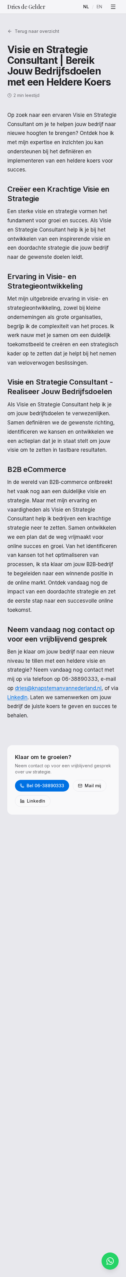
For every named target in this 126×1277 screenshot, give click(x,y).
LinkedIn (17, 697)
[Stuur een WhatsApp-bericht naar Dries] (110, 1261)
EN (99, 6)
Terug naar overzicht (37, 31)
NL (86, 6)
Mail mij (93, 785)
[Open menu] (113, 6)
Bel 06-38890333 (45, 785)
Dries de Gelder (26, 6)
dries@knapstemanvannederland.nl (58, 688)
